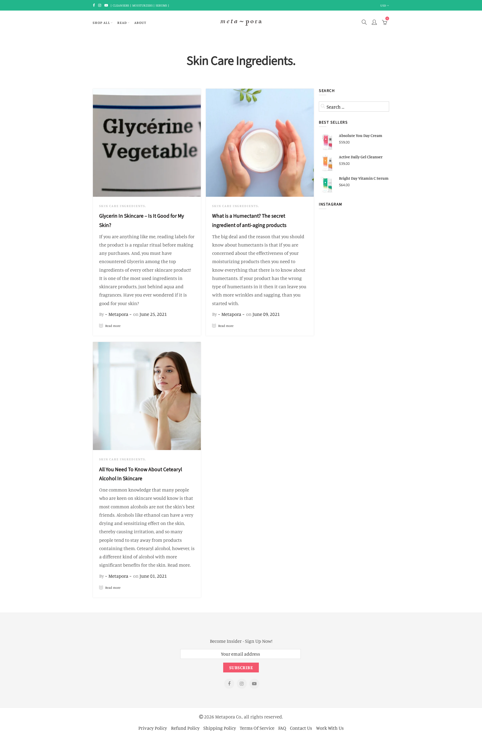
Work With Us (330, 728)
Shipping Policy (219, 728)
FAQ (282, 728)
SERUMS (162, 5)
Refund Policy (185, 728)
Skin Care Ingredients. (122, 206)
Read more (112, 326)
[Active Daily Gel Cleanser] (327, 163)
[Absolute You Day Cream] (327, 142)
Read (122, 22)
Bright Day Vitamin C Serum (364, 178)
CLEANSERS (121, 5)
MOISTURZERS (142, 5)
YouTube (254, 684)
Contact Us (301, 728)
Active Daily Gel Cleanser (361, 156)
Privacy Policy (152, 728)
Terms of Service (257, 728)
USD (383, 5)
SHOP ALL (101, 22)
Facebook (229, 684)
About (140, 22)
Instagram (242, 684)
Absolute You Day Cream (360, 135)
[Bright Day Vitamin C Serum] (327, 184)
